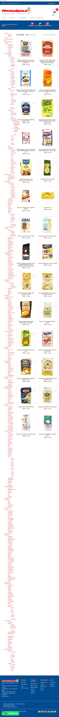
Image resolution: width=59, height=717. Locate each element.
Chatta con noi (13, 713)
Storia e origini (24, 688)
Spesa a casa (34, 685)
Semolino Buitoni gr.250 (47, 179)
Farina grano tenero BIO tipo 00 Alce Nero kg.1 (47, 379)
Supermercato (23, 18)
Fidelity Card (43, 686)
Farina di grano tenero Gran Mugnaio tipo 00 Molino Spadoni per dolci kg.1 (47, 61)
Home (4, 18)
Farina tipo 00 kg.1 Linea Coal (47, 236)
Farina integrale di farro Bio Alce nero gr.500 (26, 293)
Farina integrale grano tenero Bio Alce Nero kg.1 (47, 293)
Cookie (18, 3)
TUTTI (34, 34)
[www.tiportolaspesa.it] (16, 9)
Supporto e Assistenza (36, 18)
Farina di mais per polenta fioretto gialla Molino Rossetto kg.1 (47, 91)
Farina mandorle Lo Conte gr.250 (47, 263)
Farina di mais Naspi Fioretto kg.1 (26, 350)
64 (31, 34)
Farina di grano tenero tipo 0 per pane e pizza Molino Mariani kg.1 (25, 91)
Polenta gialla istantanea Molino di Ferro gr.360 (25, 322)
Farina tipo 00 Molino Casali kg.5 (47, 434)
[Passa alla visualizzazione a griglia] (22, 34)
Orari (22, 686)
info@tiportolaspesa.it (11, 706)
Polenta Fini (47, 207)
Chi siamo (11, 18)
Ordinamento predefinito (49, 34)
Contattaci (52, 686)
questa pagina (10, 25)
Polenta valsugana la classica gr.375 (26, 208)
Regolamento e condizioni (7, 3)
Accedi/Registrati (51, 3)
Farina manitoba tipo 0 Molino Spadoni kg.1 (26, 379)
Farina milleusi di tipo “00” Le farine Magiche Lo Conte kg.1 (47, 150)
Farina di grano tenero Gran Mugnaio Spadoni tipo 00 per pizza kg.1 (25, 61)
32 (29, 34)
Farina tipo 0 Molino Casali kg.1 (47, 407)
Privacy (14, 3)
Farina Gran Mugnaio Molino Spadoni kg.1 (26, 120)
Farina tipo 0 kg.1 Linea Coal (26, 236)
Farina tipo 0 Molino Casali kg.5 (26, 434)
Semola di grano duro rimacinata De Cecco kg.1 (26, 179)
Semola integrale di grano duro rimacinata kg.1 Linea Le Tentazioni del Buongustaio (26, 264)
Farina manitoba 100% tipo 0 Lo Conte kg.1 (47, 350)
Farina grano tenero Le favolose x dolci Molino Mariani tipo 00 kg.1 (26, 151)
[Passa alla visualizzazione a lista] (23, 34)
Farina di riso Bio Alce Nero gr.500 (47, 322)
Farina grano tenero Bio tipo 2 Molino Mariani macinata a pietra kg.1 (47, 121)
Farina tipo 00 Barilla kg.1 (25, 407)
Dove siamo (24, 684)
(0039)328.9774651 (9, 705)
